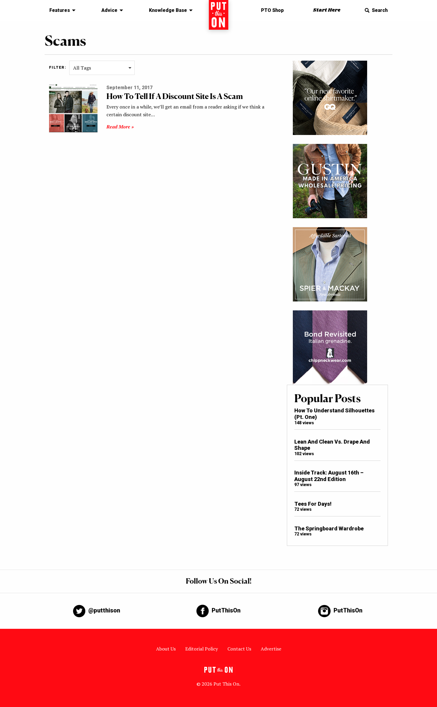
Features (59, 10)
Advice (109, 10)
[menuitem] (61, 10)
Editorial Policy (201, 648)
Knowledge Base (168, 10)
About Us (166, 648)
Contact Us (239, 648)
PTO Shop (272, 10)
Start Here (326, 10)
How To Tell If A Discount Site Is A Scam (174, 96)
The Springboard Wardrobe (329, 528)
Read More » (120, 126)
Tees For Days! (312, 504)
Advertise (271, 648)
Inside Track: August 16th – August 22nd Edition (329, 475)
